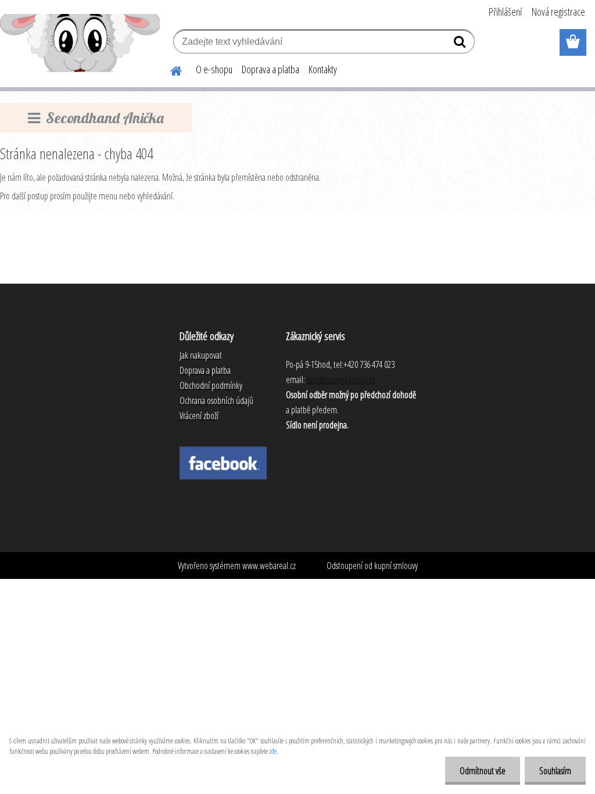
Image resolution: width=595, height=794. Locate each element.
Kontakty (323, 69)
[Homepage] (169, 69)
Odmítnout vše (483, 770)
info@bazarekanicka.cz (341, 379)
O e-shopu (214, 69)
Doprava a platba (270, 69)
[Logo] (80, 43)
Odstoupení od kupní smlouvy (372, 565)
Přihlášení (505, 12)
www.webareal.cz (269, 565)
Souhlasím (555, 770)
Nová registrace (558, 12)
